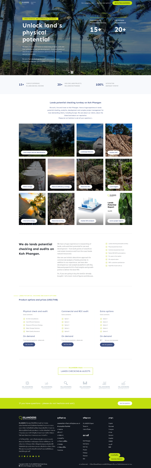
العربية (110, 444)
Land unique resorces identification (34, 152)
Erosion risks (114, 152)
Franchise (60, 450)
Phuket (85, 450)
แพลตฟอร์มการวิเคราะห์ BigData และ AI (68, 423)
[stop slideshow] (81, 72)
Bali (84, 458)
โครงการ (85, 426)
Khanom (85, 455)
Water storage (27, 186)
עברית (110, 432)
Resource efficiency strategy (61, 186)
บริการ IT (59, 432)
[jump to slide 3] (78, 72)
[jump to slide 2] (75, 72)
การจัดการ (60, 435)
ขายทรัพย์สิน (114, 455)
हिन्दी (110, 447)
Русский (111, 426)
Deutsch (111, 435)
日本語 (111, 441)
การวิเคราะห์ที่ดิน (62, 441)
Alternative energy (29, 221)
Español (111, 438)
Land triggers (114, 186)
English (111, 423)
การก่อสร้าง (60, 438)
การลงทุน (60, 444)
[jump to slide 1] (72, 72)
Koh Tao (85, 447)
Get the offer (29, 344)
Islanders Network (116, 459)
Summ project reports (116, 221)
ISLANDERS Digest (88, 423)
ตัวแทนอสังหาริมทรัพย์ (63, 426)
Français (111, 429)
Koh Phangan (86, 441)
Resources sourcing (58, 221)
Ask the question (107, 344)
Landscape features (87, 152)
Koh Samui (86, 444)
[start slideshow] (69, 72)
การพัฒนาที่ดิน (61, 447)
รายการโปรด (86, 429)
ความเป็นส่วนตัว (83, 464)
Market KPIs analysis (87, 221)
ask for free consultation (122, 3)
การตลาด (60, 429)
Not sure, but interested (111, 340)
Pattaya (85, 452)
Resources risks (85, 186)
